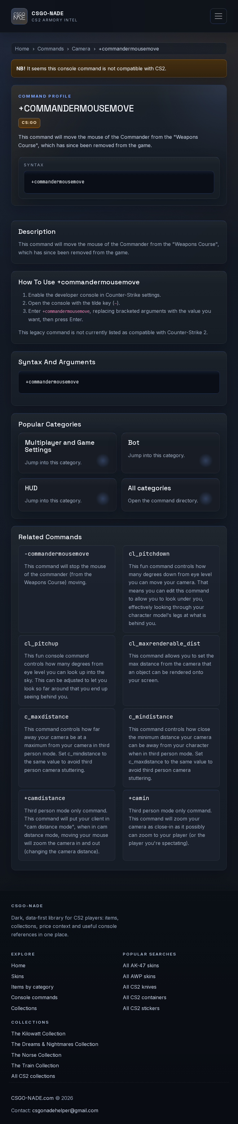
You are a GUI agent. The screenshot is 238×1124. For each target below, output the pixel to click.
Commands (50, 49)
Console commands (34, 997)
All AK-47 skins (141, 965)
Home (22, 49)
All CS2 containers (144, 997)
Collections (24, 1008)
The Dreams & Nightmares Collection (54, 1044)
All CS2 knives (139, 987)
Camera (81, 49)
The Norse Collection (36, 1055)
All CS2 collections (33, 1076)
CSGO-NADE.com (32, 1098)
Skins (17, 976)
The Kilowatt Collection (38, 1033)
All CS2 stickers (141, 1008)
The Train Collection (35, 1065)
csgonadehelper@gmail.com (65, 1110)
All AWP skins (139, 976)
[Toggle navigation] (218, 16)
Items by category (32, 987)
